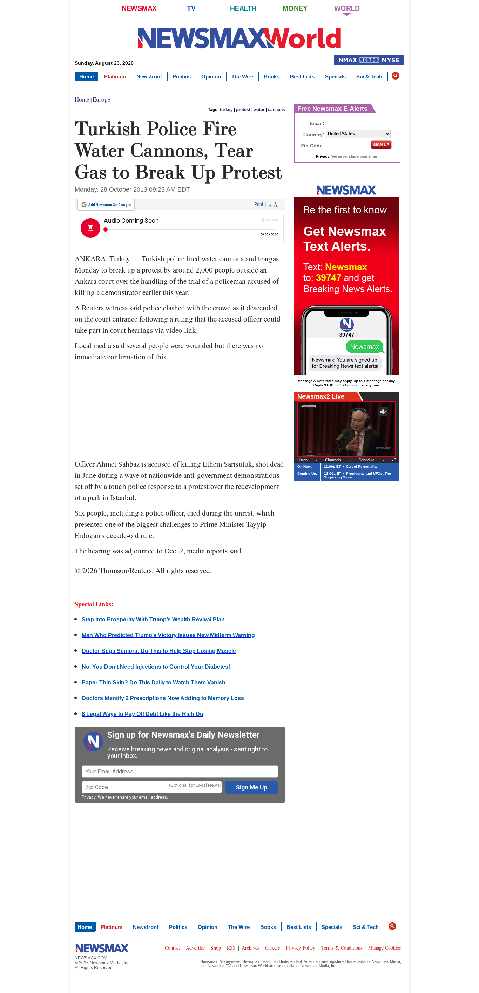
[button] (395, 76)
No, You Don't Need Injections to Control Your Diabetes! (156, 667)
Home (86, 77)
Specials (335, 77)
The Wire (242, 77)
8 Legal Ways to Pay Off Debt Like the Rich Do (142, 714)
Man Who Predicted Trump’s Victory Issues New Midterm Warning (168, 635)
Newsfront (149, 77)
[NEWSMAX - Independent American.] (239, 38)
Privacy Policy (300, 947)
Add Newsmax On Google (109, 205)
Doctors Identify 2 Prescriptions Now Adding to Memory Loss (163, 698)
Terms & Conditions (341, 947)
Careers (272, 947)
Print (258, 204)
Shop (216, 947)
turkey (226, 109)
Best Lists (302, 77)
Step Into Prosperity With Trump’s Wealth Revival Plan (153, 619)
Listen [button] (302, 460)
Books (271, 77)
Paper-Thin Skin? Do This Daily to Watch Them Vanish (153, 682)
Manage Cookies (384, 947)
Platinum (115, 77)
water (259, 109)
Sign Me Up (251, 787)
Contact (172, 947)
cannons (276, 109)
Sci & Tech (369, 77)
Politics (182, 77)
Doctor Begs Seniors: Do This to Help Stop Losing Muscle (159, 651)
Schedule (367, 460)
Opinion (211, 77)
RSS (231, 947)
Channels (333, 460)
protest (243, 109)
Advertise (195, 947)
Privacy (89, 797)
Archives (250, 947)
